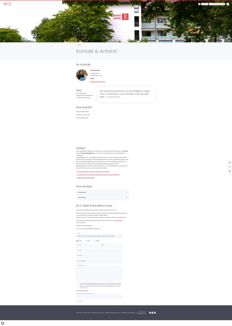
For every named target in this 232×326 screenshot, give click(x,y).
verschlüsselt (118, 220)
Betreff (79, 233)
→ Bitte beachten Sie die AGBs (85, 178)
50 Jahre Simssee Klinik (217, 4)
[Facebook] (150, 312)
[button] (2, 323)
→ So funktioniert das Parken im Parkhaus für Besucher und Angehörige (98, 175)
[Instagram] (152, 312)
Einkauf (89, 312)
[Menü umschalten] (227, 4)
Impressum (94, 312)
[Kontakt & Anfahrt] (230, 167)
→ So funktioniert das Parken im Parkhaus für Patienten (93, 171)
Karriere (204, 4)
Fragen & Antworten (114, 97)
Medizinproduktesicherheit (128, 312)
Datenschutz (101, 312)
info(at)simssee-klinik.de (97, 82)
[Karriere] (230, 162)
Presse (84, 312)
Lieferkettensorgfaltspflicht (112, 312)
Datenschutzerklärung (92, 283)
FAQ (136, 312)
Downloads (79, 312)
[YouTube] (155, 312)
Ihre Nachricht (81, 265)
